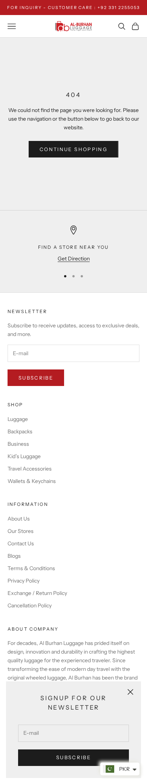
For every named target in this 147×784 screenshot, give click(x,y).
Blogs (14, 555)
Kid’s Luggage (24, 456)
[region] (73, 244)
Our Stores (21, 531)
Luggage (18, 419)
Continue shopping (73, 149)
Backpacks (20, 431)
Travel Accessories (30, 468)
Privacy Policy (24, 580)
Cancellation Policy (30, 605)
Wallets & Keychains (32, 481)
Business (18, 443)
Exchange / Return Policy (37, 593)
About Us (19, 518)
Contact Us (21, 543)
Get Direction (74, 258)
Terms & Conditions (31, 568)
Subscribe (73, 757)
